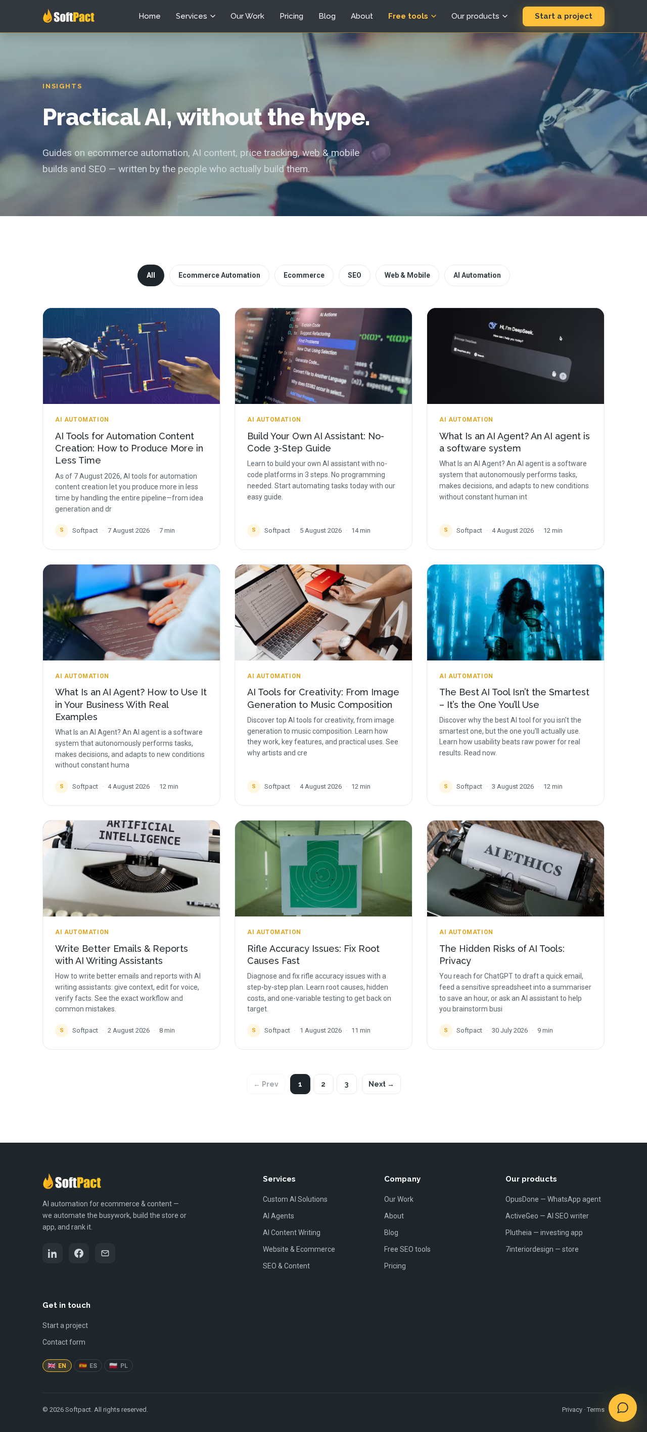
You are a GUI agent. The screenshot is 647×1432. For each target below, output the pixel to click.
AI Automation (477, 275)
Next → (381, 1084)
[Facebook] (79, 1253)
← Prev (266, 1084)
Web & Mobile (407, 275)
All (151, 275)
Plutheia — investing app (544, 1233)
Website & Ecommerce (299, 1249)
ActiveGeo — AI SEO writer (547, 1216)
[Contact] (105, 1253)
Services (191, 16)
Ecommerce (304, 275)
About (362, 16)
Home (149, 16)
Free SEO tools (407, 1249)
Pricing (291, 16)
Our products (475, 16)
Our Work (247, 16)
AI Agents (278, 1216)
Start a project (563, 16)
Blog (327, 16)
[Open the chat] (623, 1408)
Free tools (408, 16)
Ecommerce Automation (219, 275)
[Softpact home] (68, 16)
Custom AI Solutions (295, 1199)
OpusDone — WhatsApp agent (553, 1199)
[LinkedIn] (52, 1253)
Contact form (63, 1342)
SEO (354, 275)
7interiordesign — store (542, 1249)
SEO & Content (286, 1266)
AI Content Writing (291, 1233)
